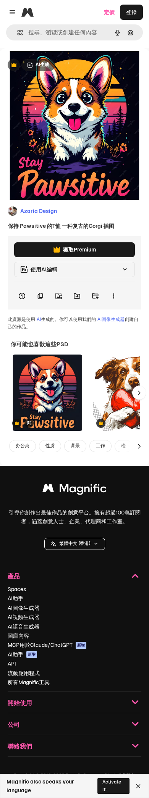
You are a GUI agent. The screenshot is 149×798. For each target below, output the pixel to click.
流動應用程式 (24, 673)
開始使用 (20, 702)
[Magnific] (74, 490)
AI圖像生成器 (111, 319)
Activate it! (111, 785)
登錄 (131, 12)
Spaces (17, 589)
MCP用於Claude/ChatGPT (46, 645)
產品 (14, 576)
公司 (14, 724)
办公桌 (22, 446)
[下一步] (139, 393)
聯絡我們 (20, 746)
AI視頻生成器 (23, 617)
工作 (100, 446)
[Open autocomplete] (17, 32)
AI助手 (15, 598)
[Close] (138, 786)
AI (39, 319)
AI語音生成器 (23, 626)
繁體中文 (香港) (74, 543)
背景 (75, 446)
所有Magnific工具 (29, 682)
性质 (50, 446)
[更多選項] (113, 295)
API (12, 663)
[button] (74, 544)
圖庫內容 (18, 635)
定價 (109, 12)
